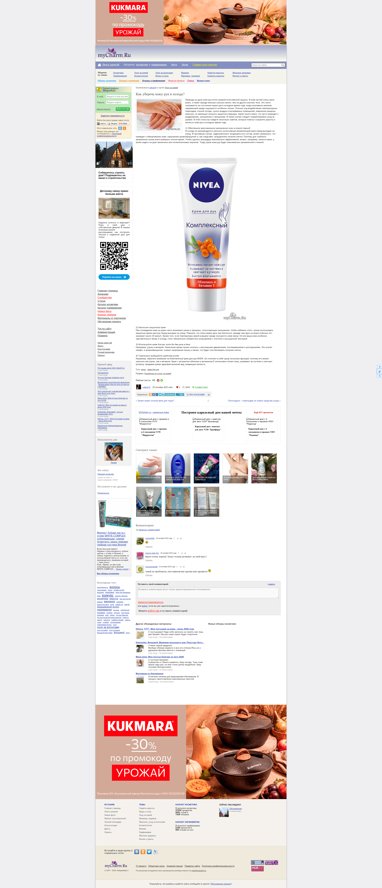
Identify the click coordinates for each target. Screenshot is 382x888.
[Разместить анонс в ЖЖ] (180, 394)
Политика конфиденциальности (218, 866)
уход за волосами (108, 627)
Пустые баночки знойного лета (111, 378)
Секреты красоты (215, 76)
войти (144, 606)
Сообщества (105, 297)
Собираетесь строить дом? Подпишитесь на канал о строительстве (112, 175)
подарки (101, 612)
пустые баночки (122, 615)
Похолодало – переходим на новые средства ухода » (254, 400)
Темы (142, 805)
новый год (119, 604)
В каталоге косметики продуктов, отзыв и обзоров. (186, 811)
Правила (102, 335)
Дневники (103, 294)
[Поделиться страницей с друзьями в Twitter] (160, 394)
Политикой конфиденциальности (109, 135)
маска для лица (103, 604)
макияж (100, 602)
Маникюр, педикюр (190, 76)
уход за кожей (102, 630)
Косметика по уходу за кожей (157, 373)
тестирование (115, 622)
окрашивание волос (108, 607)
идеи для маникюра (122, 592)
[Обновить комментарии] (379, 371)
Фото (174, 64)
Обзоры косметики (107, 81)
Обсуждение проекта (109, 321)
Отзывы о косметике (129, 81)
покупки (117, 613)
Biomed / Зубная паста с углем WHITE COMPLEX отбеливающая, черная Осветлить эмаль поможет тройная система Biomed (112, 538)
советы (127, 620)
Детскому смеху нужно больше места (114, 192)
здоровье (109, 592)
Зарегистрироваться (150, 602)
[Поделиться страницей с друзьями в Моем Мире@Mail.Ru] (156, 394)
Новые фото (104, 311)
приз (107, 615)
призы (112, 615)
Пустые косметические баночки (109, 617)
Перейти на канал (111, 277)
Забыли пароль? (104, 109)
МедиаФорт (123, 870)
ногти (127, 604)
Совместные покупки (205, 64)
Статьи (190, 81)
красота (114, 598)
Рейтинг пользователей (115, 818)
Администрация (106, 332)
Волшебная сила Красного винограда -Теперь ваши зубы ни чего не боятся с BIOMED (114, 384)
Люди (185, 64)
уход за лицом (114, 630)
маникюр (109, 601)
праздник (100, 615)
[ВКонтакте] (136, 851)
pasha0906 (150, 538)
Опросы (101, 355)
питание (116, 610)
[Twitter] (149, 851)
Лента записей (110, 64)
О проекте (141, 866)
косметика (102, 598)
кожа (99, 596)
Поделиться (103, 493)
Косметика (118, 72)
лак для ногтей (125, 599)
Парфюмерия (120, 76)
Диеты (100, 346)
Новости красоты (215, 72)
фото (128, 633)
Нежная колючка (106, 474)
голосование (102, 590)
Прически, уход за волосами (152, 822)
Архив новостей (105, 343)
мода (112, 604)
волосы (115, 587)
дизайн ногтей (119, 590)
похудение (125, 613)
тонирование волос (104, 625)
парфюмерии (159, 64)
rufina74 (152, 88)
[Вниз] (379, 376)
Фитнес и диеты (240, 76)
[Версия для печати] (209, 395)
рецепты (107, 620)
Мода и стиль (162, 76)
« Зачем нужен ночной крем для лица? (155, 400)
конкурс (108, 595)
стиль (99, 622)
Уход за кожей (141, 72)
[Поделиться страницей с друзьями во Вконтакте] (153, 394)
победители (125, 610)
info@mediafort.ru (199, 871)
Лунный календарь (106, 352)
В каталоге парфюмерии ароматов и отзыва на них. (187, 827)
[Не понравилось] (178, 538)
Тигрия (114, 463)
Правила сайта (192, 866)
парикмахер (104, 609)
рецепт (99, 620)
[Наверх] (379, 367)
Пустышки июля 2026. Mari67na (111, 368)
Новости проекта (176, 81)
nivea (143, 369)
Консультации (104, 349)
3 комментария (201, 387)
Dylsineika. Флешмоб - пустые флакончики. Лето (110, 413)
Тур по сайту (104, 328)
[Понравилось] (181, 538)
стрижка (106, 622)
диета (110, 590)
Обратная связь (156, 866)
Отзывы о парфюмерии (153, 81)
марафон (119, 602)
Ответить (149, 547)
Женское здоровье (241, 72)
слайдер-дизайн (117, 620)
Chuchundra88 (151, 567)
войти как (154, 610)
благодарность (102, 587)
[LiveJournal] (155, 851)
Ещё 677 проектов (263, 412)
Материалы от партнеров (112, 318)
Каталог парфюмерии (110, 308)
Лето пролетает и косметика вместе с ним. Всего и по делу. (114, 392)
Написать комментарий (149, 530)
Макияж (185, 72)
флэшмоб (119, 632)
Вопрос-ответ (203, 81)
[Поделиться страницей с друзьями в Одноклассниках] (150, 394)
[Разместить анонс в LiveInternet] (168, 394)
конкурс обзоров (121, 596)
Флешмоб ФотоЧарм (105, 633)
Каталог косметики (108, 304)
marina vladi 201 (152, 553)
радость (126, 617)
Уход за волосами (164, 72)
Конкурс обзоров (107, 314)
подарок (109, 613)
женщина (100, 592)
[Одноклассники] (143, 851)
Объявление (103, 373)
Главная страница (108, 290)
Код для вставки (197, 394)
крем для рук (153, 369)
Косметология (141, 76)
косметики (142, 64)
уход (115, 625)
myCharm (109, 805)
